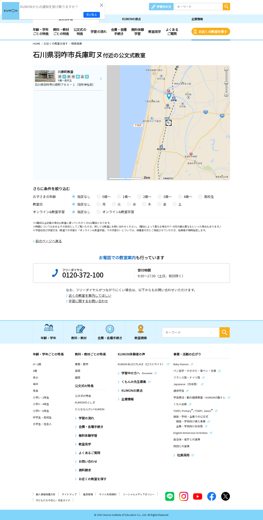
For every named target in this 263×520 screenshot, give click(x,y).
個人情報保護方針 (45, 494)
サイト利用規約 (108, 494)
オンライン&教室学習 (118, 211)
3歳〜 (167, 196)
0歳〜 (106, 196)
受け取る (91, 14)
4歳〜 (188, 196)
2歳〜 (147, 196)
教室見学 (154, 31)
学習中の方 (164, 7)
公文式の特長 (80, 31)
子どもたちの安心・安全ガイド (53, 500)
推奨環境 (88, 494)
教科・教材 (79, 338)
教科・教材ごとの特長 (61, 31)
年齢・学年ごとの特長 (41, 31)
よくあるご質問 (172, 31)
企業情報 (197, 19)
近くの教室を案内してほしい (90, 295)
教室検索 (141, 338)
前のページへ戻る (49, 241)
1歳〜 (127, 196)
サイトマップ (69, 494)
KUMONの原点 (131, 19)
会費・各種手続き (119, 31)
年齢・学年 (48, 338)
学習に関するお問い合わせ (88, 301)
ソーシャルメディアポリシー (139, 494)
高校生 (209, 196)
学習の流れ (98, 31)
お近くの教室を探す (213, 31)
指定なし (83, 196)
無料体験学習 (137, 31)
